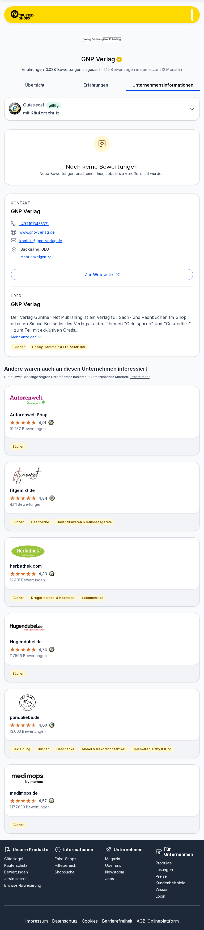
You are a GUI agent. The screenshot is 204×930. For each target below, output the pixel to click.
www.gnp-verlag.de (37, 232)
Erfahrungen (95, 85)
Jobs (109, 878)
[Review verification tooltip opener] (119, 59)
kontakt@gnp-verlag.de (40, 240)
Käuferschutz (15, 865)
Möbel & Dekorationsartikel (103, 749)
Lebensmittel (92, 598)
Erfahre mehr (140, 377)
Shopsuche (65, 872)
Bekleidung (21, 749)
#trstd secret (15, 878)
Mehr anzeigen (33, 257)
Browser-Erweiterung (22, 885)
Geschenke (40, 522)
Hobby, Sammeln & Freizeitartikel (58, 347)
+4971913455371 (34, 223)
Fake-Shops (65, 858)
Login (160, 896)
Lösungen (164, 869)
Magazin (112, 858)
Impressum (36, 921)
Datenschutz (65, 921)
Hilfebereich (65, 865)
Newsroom (114, 872)
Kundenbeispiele (170, 883)
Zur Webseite (99, 274)
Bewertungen (16, 872)
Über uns (113, 865)
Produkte (164, 863)
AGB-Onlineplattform (158, 921)
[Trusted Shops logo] (22, 15)
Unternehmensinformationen (163, 85)
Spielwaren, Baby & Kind (152, 749)
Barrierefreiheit (117, 921)
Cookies (90, 921)
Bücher (19, 347)
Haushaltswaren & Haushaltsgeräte (84, 522)
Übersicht (34, 85)
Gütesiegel (13, 858)
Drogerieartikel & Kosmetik (52, 598)
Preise (161, 876)
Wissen (162, 889)
